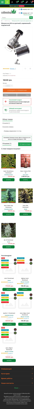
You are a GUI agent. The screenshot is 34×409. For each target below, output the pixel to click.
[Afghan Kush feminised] (25, 268)
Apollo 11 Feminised (9, 313)
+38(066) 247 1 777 (27, 13)
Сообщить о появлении (17, 90)
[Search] (31, 17)
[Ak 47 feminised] (9, 268)
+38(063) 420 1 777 (27, 9)
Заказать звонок (28, 14)
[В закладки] (25, 68)
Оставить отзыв (25, 144)
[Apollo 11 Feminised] (9, 303)
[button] (12, 2)
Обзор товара (7, 119)
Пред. (6, 95)
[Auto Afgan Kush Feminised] (25, 303)
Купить (8, 180)
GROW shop (7, 20)
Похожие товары (7, 127)
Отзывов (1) (6, 123)
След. (27, 95)
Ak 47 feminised (8, 240)
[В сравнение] (30, 68)
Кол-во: (5, 83)
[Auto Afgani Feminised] (9, 338)
